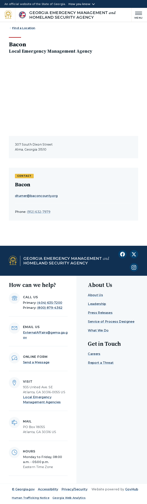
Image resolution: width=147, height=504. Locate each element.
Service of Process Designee (111, 321)
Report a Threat (101, 363)
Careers (94, 354)
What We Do (98, 330)
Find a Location (23, 28)
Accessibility (48, 489)
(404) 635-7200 (49, 303)
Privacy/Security (74, 489)
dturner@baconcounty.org (36, 196)
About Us (95, 295)
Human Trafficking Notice (30, 498)
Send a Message (36, 362)
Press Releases (100, 313)
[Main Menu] (137, 14)
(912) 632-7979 (38, 212)
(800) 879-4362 (49, 308)
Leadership (97, 304)
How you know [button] (79, 4)
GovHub (131, 489)
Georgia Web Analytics (69, 498)
